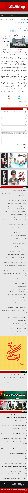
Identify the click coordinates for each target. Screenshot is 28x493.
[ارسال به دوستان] (13, 31)
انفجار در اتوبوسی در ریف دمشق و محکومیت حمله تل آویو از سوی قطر (14, 460)
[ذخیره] (15, 30)
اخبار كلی (22, 28)
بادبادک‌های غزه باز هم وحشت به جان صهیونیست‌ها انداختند (15, 431)
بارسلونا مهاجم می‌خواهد (22, 320)
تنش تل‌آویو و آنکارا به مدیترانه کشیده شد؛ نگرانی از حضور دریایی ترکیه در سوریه (14, 220)
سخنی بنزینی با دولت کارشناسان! (20, 232)
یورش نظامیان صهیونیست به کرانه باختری (18, 453)
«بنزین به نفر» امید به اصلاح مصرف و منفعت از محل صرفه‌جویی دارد (14, 262)
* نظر (26, 136)
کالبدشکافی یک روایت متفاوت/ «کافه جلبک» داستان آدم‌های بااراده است (13, 379)
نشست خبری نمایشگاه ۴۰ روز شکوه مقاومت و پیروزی (16, 251)
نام (26, 115)
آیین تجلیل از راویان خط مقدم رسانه (19, 249)
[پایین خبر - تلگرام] (19, 99)
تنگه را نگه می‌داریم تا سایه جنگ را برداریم (18, 328)
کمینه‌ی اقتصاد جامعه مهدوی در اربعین (18, 388)
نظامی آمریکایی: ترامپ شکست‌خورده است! (18, 289)
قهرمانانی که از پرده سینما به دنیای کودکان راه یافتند (17, 294)
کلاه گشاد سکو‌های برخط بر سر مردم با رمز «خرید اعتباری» (15, 211)
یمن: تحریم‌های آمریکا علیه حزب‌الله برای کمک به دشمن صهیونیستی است (14, 434)
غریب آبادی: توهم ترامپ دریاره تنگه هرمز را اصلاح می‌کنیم (15, 265)
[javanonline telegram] (25, 30)
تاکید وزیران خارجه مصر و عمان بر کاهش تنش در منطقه (15, 463)
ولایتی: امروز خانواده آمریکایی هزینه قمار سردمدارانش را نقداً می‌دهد (13, 270)
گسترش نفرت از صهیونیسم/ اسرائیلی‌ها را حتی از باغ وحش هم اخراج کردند (14, 445)
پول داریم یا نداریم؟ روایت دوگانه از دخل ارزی (17, 375)
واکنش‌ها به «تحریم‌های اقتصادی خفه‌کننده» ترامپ (17, 200)
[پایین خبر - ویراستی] (19, 96)
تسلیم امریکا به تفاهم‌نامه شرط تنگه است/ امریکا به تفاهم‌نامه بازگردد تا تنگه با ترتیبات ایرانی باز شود (14, 194)
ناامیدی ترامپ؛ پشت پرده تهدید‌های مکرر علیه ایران (16, 206)
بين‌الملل (26, 28)
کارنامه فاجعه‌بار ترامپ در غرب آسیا (20, 238)
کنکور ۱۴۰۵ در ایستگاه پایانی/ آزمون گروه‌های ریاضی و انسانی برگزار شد (14, 303)
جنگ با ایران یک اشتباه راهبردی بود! (19, 278)
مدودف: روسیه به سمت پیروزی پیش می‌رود (18, 423)
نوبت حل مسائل (23, 268)
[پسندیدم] (27, 30)
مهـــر (24, 94)
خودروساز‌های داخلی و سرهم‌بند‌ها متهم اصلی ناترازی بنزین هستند (15, 384)
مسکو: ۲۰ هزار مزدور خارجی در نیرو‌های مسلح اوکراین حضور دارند (14, 438)
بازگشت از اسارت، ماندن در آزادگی (20, 217)
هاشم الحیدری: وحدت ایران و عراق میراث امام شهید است (15, 441)
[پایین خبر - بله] (9, 96)
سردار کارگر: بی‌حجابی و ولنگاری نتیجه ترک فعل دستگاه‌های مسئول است (14, 274)
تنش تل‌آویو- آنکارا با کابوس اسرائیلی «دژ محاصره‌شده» (16, 417)
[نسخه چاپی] (10, 31)
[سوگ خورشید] (14, 177)
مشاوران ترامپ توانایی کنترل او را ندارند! (19, 230)
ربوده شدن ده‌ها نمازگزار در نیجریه (19, 456)
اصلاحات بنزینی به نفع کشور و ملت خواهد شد (18, 227)
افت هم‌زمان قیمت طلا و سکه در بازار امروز (18, 235)
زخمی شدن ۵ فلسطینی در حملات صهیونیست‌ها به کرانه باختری (14, 478)
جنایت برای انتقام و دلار (22, 286)
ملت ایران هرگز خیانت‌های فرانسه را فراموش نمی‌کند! (16, 209)
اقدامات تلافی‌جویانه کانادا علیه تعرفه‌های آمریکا (17, 471)
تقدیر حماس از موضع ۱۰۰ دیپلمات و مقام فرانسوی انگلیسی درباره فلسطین (14, 449)
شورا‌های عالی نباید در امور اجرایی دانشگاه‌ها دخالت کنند (16, 307)
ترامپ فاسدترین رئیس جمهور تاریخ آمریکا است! (17, 300)
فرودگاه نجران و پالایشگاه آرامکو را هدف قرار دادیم (17, 254)
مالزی (19, 101)
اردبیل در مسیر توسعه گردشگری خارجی (19, 281)
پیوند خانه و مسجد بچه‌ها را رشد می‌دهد (18, 323)
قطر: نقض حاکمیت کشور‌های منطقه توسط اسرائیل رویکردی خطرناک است (14, 467)
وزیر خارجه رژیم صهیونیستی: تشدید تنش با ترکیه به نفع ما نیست (14, 425)
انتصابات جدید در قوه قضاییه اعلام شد (19, 190)
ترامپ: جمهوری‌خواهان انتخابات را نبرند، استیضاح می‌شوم (15, 414)
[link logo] (12, 6)
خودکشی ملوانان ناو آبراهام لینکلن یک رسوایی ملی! (17, 260)
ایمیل (26, 121)
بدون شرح (24, 198)
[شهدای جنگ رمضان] (14, 160)
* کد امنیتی (25, 127)
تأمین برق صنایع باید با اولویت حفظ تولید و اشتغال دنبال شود (15, 315)
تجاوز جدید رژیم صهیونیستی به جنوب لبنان (18, 428)
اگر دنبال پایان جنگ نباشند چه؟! (20, 297)
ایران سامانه (3, 492)
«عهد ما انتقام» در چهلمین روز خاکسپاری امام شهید (17, 224)
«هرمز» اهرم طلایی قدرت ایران (20, 334)
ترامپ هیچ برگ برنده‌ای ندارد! (20, 283)
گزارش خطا (24, 105)
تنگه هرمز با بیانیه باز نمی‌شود (20, 420)
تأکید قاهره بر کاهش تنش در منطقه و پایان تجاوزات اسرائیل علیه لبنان (14, 475)
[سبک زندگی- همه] (13, 353)
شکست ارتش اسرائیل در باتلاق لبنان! (19, 246)
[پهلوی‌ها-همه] (13, 405)
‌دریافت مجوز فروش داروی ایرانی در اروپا (18, 331)
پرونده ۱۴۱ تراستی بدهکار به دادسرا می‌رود (18, 214)
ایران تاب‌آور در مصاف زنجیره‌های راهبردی (18, 241)
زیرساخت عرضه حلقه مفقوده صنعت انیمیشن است (17, 317)
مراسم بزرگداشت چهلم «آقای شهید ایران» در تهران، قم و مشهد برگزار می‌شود (14, 311)
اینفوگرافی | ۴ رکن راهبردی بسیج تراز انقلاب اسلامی (17, 203)
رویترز (21, 101)
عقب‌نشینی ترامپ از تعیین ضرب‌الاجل (19, 243)
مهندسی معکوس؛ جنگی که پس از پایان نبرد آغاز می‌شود (16, 257)
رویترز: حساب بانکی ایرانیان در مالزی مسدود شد (14, 36)
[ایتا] (9, 99)
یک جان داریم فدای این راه (21, 325)
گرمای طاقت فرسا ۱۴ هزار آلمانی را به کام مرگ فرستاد (16, 291)
